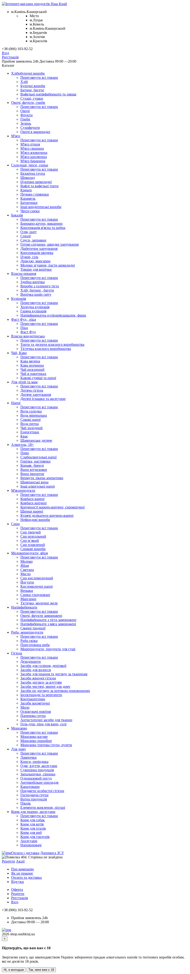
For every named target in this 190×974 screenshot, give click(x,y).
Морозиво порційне (36, 741)
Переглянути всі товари (39, 77)
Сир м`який (29, 541)
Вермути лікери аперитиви (41, 478)
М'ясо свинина (32, 148)
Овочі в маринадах (35, 132)
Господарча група (34, 795)
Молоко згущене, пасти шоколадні (47, 265)
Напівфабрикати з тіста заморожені (48, 620)
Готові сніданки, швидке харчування (49, 244)
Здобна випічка (32, 282)
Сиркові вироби (33, 549)
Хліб (24, 82)
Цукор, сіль (29, 257)
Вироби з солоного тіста (39, 286)
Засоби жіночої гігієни (38, 678)
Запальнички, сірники (37, 774)
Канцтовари (30, 787)
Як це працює (22, 873)
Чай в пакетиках (33, 374)
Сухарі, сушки (31, 98)
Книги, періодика (34, 762)
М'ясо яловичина (33, 153)
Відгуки (17, 882)
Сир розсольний (33, 536)
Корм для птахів (33, 828)
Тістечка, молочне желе (39, 603)
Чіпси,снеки (30, 211)
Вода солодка (31, 411)
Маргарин (28, 599)
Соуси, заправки (33, 240)
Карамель (27, 198)
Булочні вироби (32, 86)
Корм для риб (31, 832)
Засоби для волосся (35, 670)
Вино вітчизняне (33, 470)
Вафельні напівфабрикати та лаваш (48, 94)
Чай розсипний (32, 369)
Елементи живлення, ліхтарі (42, 807)
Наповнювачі (30, 845)
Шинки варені (31, 511)
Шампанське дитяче (36, 440)
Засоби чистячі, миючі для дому (45, 686)
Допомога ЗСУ (52, 853)
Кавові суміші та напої (38, 378)
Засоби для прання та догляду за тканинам (53, 674)
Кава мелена (30, 361)
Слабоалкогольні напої (38, 457)
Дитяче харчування (35, 395)
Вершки (26, 591)
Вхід (5, 53)
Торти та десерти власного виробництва (52, 344)
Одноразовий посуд (36, 778)
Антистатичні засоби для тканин (46, 720)
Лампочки (28, 757)
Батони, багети (32, 90)
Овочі (25, 111)
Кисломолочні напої (36, 586)
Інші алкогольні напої (37, 486)
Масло (25, 574)
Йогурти (27, 582)
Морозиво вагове (34, 737)
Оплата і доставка (25, 853)
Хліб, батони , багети (37, 290)
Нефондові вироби (35, 520)
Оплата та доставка (26, 877)
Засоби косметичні (35, 703)
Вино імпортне (32, 474)
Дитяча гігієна (31, 390)
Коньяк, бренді (32, 465)
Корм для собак (32, 820)
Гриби (25, 119)
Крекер (26, 190)
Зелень (25, 123)
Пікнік (25, 803)
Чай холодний (31, 428)
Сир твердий (30, 532)
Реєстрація (10, 57)
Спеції (25, 236)
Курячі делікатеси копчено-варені (46, 515)
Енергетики (29, 432)
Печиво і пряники (34, 194)
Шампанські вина (34, 482)
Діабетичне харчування (38, 249)
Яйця (24, 566)
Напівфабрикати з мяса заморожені (48, 624)
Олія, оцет (28, 232)
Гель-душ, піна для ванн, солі (43, 724)
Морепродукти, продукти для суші (47, 649)
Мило (24, 707)
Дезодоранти (30, 661)
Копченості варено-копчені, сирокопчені (52, 507)
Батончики (29, 203)
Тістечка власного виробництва (45, 349)
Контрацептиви (32, 699)
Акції (20, 861)
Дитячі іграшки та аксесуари (43, 399)
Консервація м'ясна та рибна (42, 228)
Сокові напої (30, 420)
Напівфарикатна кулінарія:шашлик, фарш (53, 315)
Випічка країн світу (35, 294)
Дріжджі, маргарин (35, 261)
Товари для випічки (36, 269)
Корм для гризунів (35, 837)
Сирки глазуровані (35, 595)
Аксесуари (28, 841)
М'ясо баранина (32, 161)
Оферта (17, 890)
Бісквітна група (32, 173)
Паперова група (33, 716)
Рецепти (8, 861)
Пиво (24, 453)
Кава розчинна (32, 365)
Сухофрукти (30, 128)
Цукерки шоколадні (36, 182)
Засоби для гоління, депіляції (43, 666)
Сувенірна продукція (37, 770)
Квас (24, 436)
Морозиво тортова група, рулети (46, 745)
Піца (24, 328)
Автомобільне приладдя (39, 782)
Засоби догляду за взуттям (41, 682)
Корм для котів (32, 824)
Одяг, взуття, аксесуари (38, 766)
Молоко (26, 561)
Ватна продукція (33, 799)
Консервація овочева (36, 253)
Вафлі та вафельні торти (39, 186)
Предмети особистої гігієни (42, 791)
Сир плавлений (32, 545)
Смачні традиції (32, 628)
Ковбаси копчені (33, 503)
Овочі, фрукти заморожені (41, 616)
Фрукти (26, 115)
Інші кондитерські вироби (40, 207)
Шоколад (27, 178)
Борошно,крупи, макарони (41, 223)
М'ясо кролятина (33, 157)
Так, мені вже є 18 (41, 969)
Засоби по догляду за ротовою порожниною (55, 691)
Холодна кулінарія (34, 307)
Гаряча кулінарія (33, 311)
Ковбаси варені (32, 499)
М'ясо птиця (30, 144)
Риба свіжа (29, 641)
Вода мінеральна (33, 415)
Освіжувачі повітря (35, 712)
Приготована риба (35, 645)
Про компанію (22, 869)
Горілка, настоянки (35, 461)
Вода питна (29, 424)
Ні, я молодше (14, 969)
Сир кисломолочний (36, 578)
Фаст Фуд (28, 332)
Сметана (27, 570)
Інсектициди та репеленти (41, 695)
